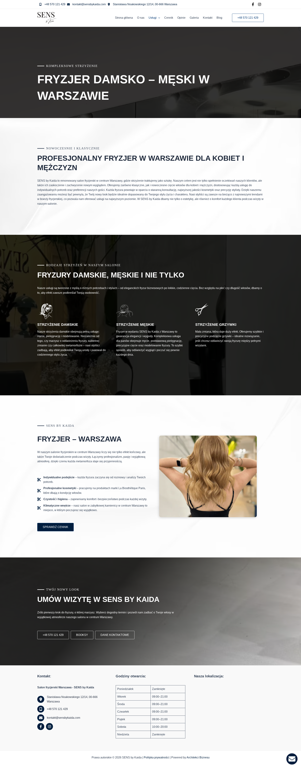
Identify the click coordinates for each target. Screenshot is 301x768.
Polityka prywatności (156, 757)
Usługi (153, 17)
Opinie (181, 17)
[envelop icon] (292, 759)
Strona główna (124, 17)
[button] (158, 18)
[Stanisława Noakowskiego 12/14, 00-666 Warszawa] (142, 4)
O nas (140, 17)
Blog (219, 17)
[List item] (252, 4)
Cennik (168, 17)
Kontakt (207, 17)
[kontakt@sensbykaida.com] (86, 4)
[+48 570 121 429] (52, 4)
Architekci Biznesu (198, 757)
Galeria (194, 17)
